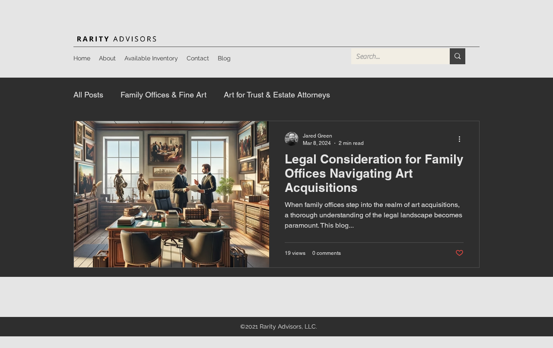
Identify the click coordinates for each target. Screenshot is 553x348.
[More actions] (462, 139)
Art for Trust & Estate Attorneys (277, 94)
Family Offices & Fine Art (164, 94)
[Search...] (457, 56)
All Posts (88, 94)
